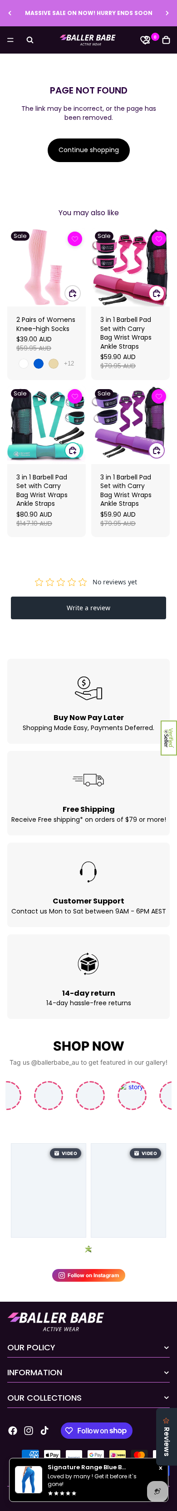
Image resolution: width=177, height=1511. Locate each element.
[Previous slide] (10, 13)
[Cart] (166, 40)
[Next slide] (167, 13)
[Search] (30, 40)
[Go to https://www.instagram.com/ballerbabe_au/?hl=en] (28, 1430)
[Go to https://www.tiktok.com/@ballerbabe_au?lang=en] (44, 1430)
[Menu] (10, 40)
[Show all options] (69, 363)
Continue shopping (89, 149)
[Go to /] (88, 40)
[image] (75, 239)
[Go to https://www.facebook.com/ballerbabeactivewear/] (12, 1430)
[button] (169, 738)
